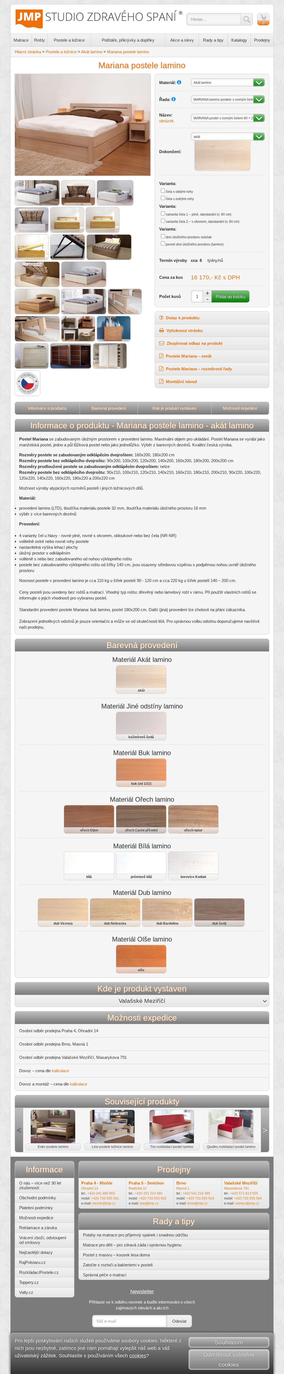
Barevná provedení (109, 408)
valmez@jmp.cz (247, 1203)
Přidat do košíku (230, 296)
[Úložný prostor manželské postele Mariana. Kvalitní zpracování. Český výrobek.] (37, 274)
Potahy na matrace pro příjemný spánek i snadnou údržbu (135, 1235)
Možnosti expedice (240, 408)
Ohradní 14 (89, 1188)
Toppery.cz (29, 1282)
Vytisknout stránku (184, 330)
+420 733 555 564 (248, 1198)
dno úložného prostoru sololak (189, 237)
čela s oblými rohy (179, 192)
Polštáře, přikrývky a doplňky (128, 40)
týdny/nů (215, 260)
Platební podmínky (36, 1207)
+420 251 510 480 (149, 1193)
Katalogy (239, 40)
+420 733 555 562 (152, 1198)
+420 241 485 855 (101, 1193)
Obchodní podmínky (37, 1197)
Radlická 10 (138, 1188)
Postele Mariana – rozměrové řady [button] (198, 368)
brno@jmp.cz (197, 1203)
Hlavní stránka (28, 51)
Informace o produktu (47, 408)
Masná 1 (182, 1188)
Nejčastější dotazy (36, 1252)
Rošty (39, 40)
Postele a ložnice (69, 40)
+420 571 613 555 (244, 1193)
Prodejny (262, 40)
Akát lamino (91, 51)
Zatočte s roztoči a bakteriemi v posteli (118, 1264)
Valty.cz (26, 1292)
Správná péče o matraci (104, 1274)
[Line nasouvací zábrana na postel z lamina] (125, 301)
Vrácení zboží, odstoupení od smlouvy (42, 1240)
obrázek (166, 120)
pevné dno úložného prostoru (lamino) (195, 244)
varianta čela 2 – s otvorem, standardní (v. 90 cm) (202, 222)
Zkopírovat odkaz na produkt (194, 343)
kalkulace (60, 1070)
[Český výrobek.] (27, 383)
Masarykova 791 (236, 1188)
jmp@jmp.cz (149, 1203)
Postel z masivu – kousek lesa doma (116, 1254)
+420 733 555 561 (105, 1198)
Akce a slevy (182, 40)
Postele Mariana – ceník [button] (188, 356)
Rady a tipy (213, 40)
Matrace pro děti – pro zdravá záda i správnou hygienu (132, 1245)
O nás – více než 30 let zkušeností (40, 1185)
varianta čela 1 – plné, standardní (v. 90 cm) (198, 214)
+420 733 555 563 (200, 1198)
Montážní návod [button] (181, 381)
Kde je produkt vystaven (174, 408)
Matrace (21, 40)
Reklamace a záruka (38, 1227)
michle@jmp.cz (103, 1203)
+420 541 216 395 (196, 1193)
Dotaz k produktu (182, 317)
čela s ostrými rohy (180, 199)
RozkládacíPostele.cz (39, 1272)
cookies (137, 1355)
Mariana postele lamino (128, 51)
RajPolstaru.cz (32, 1262)
